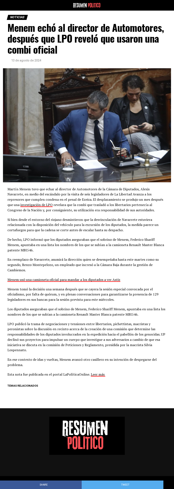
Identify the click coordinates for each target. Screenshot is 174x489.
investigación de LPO (36, 204)
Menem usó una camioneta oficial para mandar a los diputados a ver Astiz (63, 279)
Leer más (98, 374)
